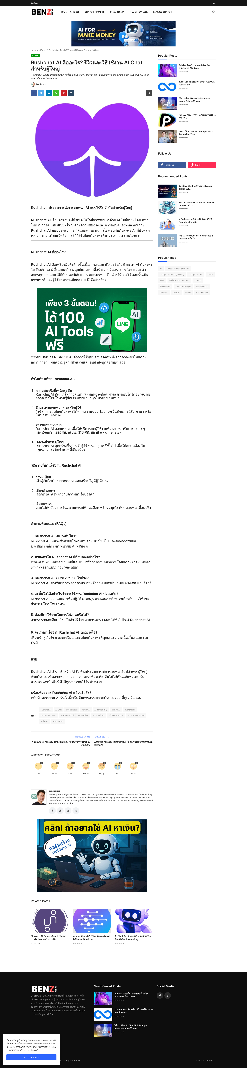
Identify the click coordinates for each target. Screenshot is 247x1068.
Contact (34, 3)
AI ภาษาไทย (83, 715)
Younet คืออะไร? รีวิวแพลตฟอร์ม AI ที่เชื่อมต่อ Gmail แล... (91, 938)
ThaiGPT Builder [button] (139, 11)
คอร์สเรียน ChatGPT (162, 11)
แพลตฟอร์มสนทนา (48, 715)
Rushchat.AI (50, 698)
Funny (86, 773)
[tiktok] (167, 995)
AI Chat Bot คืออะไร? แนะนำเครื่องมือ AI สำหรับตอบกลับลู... (133, 938)
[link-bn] (123, 33)
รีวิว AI (210, 274)
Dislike (54, 773)
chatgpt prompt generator (178, 268)
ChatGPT (176, 292)
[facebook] (160, 995)
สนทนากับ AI (58, 721)
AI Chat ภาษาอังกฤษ (136, 715)
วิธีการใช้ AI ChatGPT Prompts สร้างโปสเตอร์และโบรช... (196, 133)
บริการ (188, 292)
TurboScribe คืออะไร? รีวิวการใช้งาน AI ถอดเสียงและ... (197, 83)
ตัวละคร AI (115, 709)
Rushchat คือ (130, 709)
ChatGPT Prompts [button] (94, 11)
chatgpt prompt (196, 274)
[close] (56, 1037)
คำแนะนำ (164, 292)
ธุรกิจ (162, 280)
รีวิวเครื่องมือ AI (202, 286)
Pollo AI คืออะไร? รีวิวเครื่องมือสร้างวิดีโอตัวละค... (197, 116)
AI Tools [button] (74, 11)
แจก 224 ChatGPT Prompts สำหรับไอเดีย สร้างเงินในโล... (196, 237)
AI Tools (42, 50)
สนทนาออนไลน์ (67, 715)
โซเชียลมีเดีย (165, 286)
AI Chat (58, 709)
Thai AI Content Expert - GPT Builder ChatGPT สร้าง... (196, 204)
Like (38, 773)
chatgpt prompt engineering (172, 274)
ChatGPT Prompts (183, 286)
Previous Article (82, 737)
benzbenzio (54, 791)
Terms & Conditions (204, 1060)
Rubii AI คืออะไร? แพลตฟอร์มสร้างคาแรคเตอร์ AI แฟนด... (194, 66)
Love (70, 773)
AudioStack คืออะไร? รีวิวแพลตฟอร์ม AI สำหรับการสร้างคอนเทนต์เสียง (61, 743)
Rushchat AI (64, 481)
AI (161, 268)
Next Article (99, 737)
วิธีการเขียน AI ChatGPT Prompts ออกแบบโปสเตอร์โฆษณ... (194, 99)
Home (63, 11)
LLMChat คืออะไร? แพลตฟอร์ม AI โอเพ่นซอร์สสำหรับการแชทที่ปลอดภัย (123, 743)
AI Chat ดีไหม (98, 715)
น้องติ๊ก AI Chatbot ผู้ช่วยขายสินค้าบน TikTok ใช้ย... (195, 187)
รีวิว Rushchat (71, 709)
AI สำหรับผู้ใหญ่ (100, 709)
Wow (133, 773)
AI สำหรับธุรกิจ (202, 292)
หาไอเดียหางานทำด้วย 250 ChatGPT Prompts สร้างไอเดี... (195, 220)
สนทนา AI (86, 709)
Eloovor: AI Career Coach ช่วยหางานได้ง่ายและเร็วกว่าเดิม (48, 938)
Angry (101, 773)
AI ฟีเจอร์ (44, 721)
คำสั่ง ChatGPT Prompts (179, 280)
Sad (117, 773)
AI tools (197, 280)
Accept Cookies (31, 1057)
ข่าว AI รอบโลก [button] (117, 11)
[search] (213, 11)
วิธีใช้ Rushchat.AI (115, 715)
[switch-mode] (213, 3)
